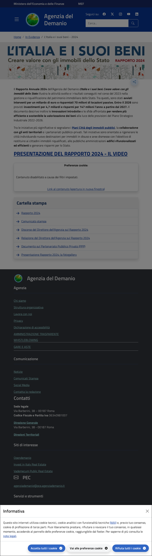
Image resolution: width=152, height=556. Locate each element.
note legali (9, 536)
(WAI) (113, 522)
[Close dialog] (147, 511)
